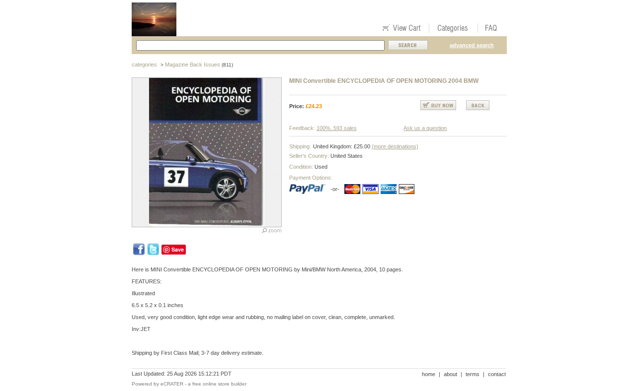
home (428, 374)
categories (144, 64)
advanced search (472, 45)
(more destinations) (395, 146)
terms (472, 374)
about (450, 374)
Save (177, 249)
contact (497, 374)
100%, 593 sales (337, 128)
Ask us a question (425, 128)
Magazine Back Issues (192, 64)
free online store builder (219, 384)
